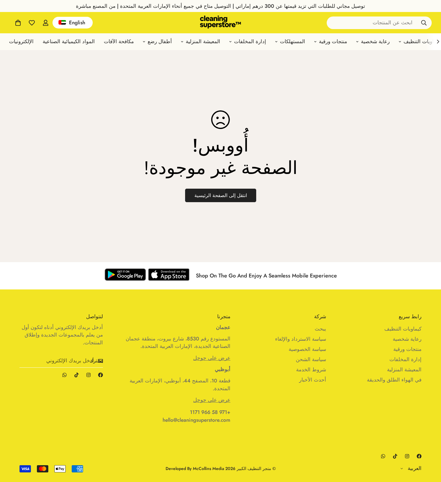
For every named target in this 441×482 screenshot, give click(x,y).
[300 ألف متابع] (100, 375)
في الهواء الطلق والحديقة (394, 379)
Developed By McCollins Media (195, 469)
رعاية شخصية (375, 41)
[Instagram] (88, 375)
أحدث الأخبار (312, 379)
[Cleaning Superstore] (220, 22)
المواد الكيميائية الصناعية (69, 41)
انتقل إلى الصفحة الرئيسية (220, 195)
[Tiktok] (76, 375)
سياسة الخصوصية (307, 349)
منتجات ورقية (333, 41)
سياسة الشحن (311, 359)
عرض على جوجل (211, 357)
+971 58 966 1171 (210, 412)
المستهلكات (292, 41)
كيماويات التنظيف (403, 328)
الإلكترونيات (21, 41)
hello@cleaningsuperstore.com (196, 420)
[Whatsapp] (64, 375)
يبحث (320, 328)
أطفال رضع (160, 41)
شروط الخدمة (311, 369)
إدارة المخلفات (250, 41)
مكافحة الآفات (119, 41)
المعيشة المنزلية (203, 41)
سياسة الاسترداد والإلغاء (300, 339)
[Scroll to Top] (12, 449)
